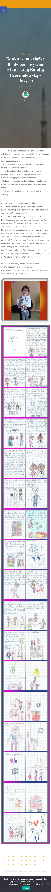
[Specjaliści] (35, 857)
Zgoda (26, 888)
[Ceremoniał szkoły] (17, 857)
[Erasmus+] (35, 861)
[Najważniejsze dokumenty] (8, 865)
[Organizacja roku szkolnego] (22, 857)
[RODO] (39, 861)
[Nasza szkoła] (8, 857)
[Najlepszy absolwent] (44, 861)
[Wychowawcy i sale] (22, 861)
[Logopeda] (13, 861)
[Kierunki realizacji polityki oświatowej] (22, 865)
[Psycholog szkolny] (4, 861)
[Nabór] (26, 865)
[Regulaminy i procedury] (17, 865)
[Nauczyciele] (30, 857)
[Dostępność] (39, 865)
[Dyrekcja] (26, 857)
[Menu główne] (46, 4)
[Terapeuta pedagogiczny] (8, 861)
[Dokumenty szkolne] (4, 865)
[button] (3, 9)
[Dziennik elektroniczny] (13, 857)
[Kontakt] (35, 865)
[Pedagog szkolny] (39, 857)
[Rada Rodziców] (26, 861)
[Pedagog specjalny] (17, 861)
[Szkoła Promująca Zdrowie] (30, 861)
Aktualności (25, 54)
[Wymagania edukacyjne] (13, 865)
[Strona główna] (4, 857)
